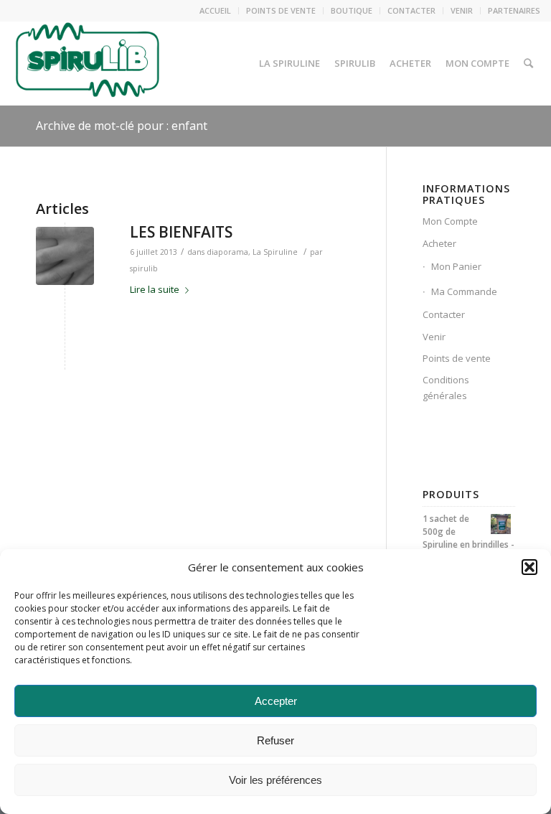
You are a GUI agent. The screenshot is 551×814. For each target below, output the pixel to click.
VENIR (462, 10)
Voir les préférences (275, 780)
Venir (434, 336)
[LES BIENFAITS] (65, 256)
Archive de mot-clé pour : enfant (121, 126)
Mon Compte (450, 221)
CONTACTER (411, 10)
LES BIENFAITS (181, 232)
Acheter (439, 243)
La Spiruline (275, 252)
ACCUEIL (215, 10)
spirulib (144, 268)
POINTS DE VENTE (281, 10)
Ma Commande (464, 291)
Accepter (276, 701)
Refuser (275, 740)
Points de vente (457, 358)
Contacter (444, 314)
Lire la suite (154, 289)
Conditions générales (446, 387)
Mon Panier (456, 266)
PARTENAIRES (514, 10)
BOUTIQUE (351, 10)
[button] (529, 567)
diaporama (227, 252)
